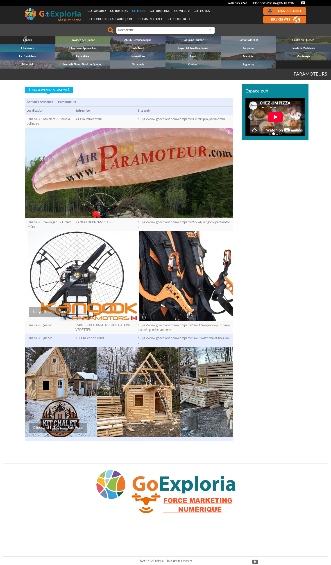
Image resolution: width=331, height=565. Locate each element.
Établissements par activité (49, 90)
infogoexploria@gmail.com (274, 3)
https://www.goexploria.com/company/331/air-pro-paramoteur (181, 119)
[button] (249, 117)
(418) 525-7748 (237, 3)
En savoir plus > (267, 126)
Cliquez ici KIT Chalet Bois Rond (58, 427)
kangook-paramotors (49, 312)
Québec (47, 325)
